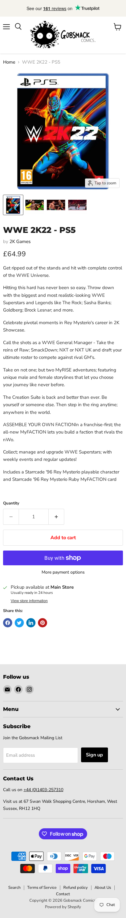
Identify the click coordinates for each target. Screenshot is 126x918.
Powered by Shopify (63, 907)
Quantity (11, 503)
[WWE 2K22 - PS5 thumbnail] (13, 205)
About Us (102, 887)
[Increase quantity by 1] (56, 517)
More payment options (63, 572)
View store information (29, 601)
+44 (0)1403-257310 (43, 790)
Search (14, 887)
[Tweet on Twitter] (19, 622)
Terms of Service (42, 887)
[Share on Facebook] (7, 622)
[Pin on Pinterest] (42, 622)
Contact (63, 894)
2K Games (20, 241)
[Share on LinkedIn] (30, 622)
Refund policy (75, 887)
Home (9, 62)
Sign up (94, 754)
